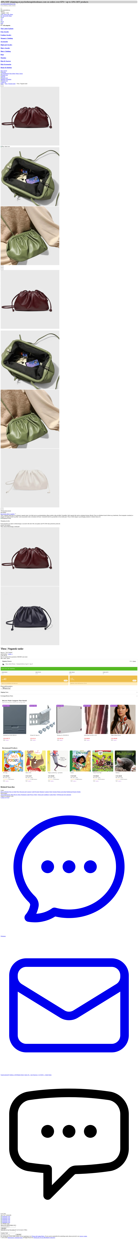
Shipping (42, 791)
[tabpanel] (69, 586)
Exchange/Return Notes (7, 696)
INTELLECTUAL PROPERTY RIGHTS (44, 1237)
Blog (12, 794)
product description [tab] (5, 525)
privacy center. (83, 1236)
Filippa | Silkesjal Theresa (116, 735)
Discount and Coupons (25, 791)
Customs (46, 791)
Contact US (4, 797)
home (2, 83)
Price (18, 791)
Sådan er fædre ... (29, 772)
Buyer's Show (17, 794)
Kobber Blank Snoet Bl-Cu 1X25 (90, 735)
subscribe (3, 1228)
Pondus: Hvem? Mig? (97, 772)
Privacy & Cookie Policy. (38, 1236)
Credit (33, 791)
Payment (37, 791)
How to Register (5, 791)
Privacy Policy (33, 794)
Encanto (72, 772)
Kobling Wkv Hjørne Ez (34, 735)
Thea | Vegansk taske (10, 83)
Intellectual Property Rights (73, 791)
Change (134, 661)
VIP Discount (60, 794)
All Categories (67, 794)
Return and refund (61, 791)
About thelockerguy (6, 794)
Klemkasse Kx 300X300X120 (63, 735)
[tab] (69, 526)
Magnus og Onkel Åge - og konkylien (55, 772)
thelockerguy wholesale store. (15, 1237)
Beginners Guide (25, 794)
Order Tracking (53, 791)
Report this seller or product (8, 514)
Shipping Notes (4, 692)
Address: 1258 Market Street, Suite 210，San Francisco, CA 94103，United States (30, 1075)
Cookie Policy (52, 794)
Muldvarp (117, 772)
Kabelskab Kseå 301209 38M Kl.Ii (10, 735)
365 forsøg (5, 772)
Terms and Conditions (43, 794)
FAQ (8, 797)
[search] (1, 8)
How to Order (12, 791)
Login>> (7, 740)
